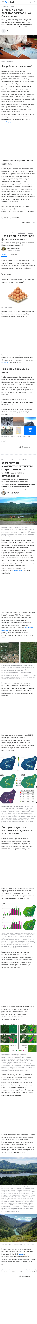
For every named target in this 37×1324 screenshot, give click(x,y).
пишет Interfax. (6, 122)
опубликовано (17, 570)
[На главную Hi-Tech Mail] (10, 2)
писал (20, 1254)
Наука (30, 459)
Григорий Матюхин (13, 31)
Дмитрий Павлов (13, 492)
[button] (18, 47)
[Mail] (6, 2)
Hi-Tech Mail (21, 233)
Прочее (12, 6)
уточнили (4, 362)
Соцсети (30, 233)
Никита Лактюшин (13, 248)
